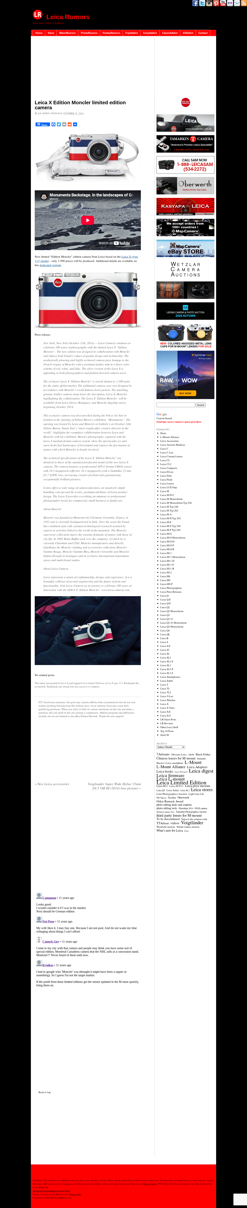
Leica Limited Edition (92, 683)
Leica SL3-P (166, 669)
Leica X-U (165, 715)
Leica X (65, 683)
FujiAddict (131, 33)
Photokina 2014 (186, 808)
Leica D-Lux (166, 472)
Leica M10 (166, 533)
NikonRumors (67, 33)
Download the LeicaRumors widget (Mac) (51, 1190)
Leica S (164, 642)
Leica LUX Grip (168, 487)
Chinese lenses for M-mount (175, 758)
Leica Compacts (168, 468)
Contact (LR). (75, 1194)
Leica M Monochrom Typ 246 (176, 502)
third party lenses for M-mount (179, 815)
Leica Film (166, 475)
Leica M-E (165, 522)
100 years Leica (179, 754)
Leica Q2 (165, 607)
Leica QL (165, 634)
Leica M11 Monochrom (172, 557)
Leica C (164, 448)
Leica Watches (167, 700)
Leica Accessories (169, 441)
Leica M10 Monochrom (172, 537)
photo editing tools (166, 808)
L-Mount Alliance (169, 437)
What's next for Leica (169, 830)
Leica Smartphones (170, 677)
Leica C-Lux (166, 452)
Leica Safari (173, 790)
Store (51, 33)
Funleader (201, 758)
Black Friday (203, 754)
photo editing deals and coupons (174, 804)
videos (174, 823)
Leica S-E (165, 646)
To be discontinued (168, 819)
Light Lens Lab (196, 794)
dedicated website (50, 265)
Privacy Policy (149, 1183)
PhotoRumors (89, 33)
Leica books (164, 771)
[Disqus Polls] (88, 842)
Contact (202, 33)
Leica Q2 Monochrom (171, 611)
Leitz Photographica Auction (171, 794)
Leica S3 (164, 649)
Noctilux (172, 797)
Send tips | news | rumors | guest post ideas (178, 421)
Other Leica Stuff (169, 727)
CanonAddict (170, 33)
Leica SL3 (165, 665)
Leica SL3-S (166, 673)
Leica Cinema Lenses (171, 456)
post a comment (91, 686)
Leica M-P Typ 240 (170, 530)
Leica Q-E (165, 599)
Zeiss (186, 830)
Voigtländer (192, 822)
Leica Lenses (167, 483)
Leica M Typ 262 (169, 510)
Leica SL (165, 653)
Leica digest (201, 770)
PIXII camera (201, 808)
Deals (163, 433)
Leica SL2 (165, 657)
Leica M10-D (167, 541)
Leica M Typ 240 (169, 506)
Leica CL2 (165, 464)
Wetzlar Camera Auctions (188, 826)
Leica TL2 (165, 692)
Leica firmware (170, 775)
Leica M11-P (167, 564)
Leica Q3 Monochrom (171, 626)
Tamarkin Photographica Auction (191, 811)
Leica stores (202, 789)
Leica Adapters (197, 767)
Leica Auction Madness (172, 444)
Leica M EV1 (167, 495)
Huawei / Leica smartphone (169, 763)
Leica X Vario (167, 708)
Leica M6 (165, 576)
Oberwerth (183, 797)
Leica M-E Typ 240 (170, 526)
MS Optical (161, 797)
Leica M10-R (167, 549)
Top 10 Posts (167, 731)
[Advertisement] (88, 69)
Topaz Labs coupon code (194, 819)
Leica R (164, 638)
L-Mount (193, 762)
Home (39, 33)
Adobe (191, 754)
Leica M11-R (167, 568)
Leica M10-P (167, 545)
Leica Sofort (166, 680)
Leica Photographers (171, 588)
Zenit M (164, 735)
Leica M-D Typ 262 (170, 518)
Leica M (164, 491)
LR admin (43, 113)
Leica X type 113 (114, 683)
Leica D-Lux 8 (181, 771)
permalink (40, 686)
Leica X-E (165, 711)
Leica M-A (166, 514)
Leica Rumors (68, 17)
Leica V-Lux (166, 696)
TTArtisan (162, 823)
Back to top (45, 1092)
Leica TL (165, 688)
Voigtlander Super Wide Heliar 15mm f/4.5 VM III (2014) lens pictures (114, 785)
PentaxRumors (111, 33)
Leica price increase (197, 785)
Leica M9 (165, 580)
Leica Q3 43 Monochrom (173, 622)
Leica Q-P (165, 603)
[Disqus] (88, 939)
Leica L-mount (170, 779)
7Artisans (163, 754)
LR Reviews (166, 723)
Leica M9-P (166, 584)
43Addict (188, 33)
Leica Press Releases (171, 591)
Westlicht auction (165, 826)
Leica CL (165, 460)
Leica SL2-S (166, 661)
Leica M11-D (167, 561)
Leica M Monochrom (171, 499)
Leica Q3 (165, 615)
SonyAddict (150, 33)
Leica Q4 (165, 630)
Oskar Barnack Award (169, 801)
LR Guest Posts (168, 719)
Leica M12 (166, 572)
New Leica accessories (52, 783)
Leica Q (164, 595)
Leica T (164, 684)
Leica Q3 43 (166, 619)
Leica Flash (166, 479)
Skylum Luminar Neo (165, 811)
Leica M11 (166, 553)
